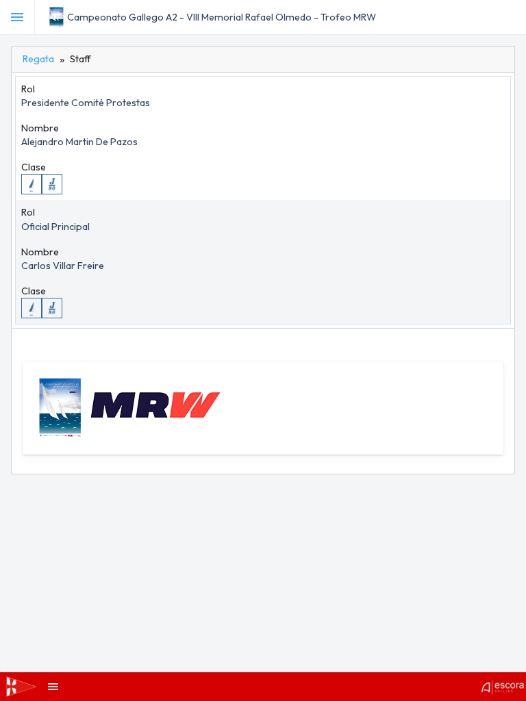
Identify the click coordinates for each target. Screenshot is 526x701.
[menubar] (513, 17)
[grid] (263, 200)
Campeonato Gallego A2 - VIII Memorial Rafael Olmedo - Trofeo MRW (221, 17)
